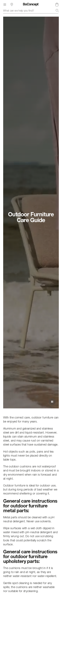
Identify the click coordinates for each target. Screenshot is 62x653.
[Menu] (4, 4)
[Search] (57, 10)
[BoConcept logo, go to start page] (31, 4)
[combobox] (31, 10)
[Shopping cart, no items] (56, 4)
